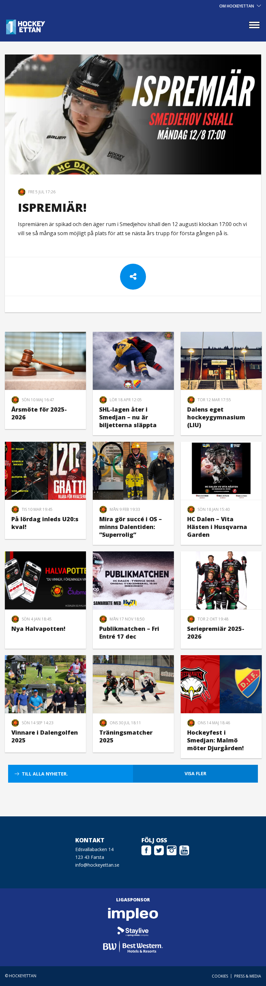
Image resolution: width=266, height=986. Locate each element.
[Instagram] (171, 849)
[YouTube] (184, 849)
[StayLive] (133, 930)
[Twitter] (159, 849)
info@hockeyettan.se (97, 865)
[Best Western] (133, 946)
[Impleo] (133, 914)
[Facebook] (146, 849)
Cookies (220, 976)
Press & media (247, 976)
